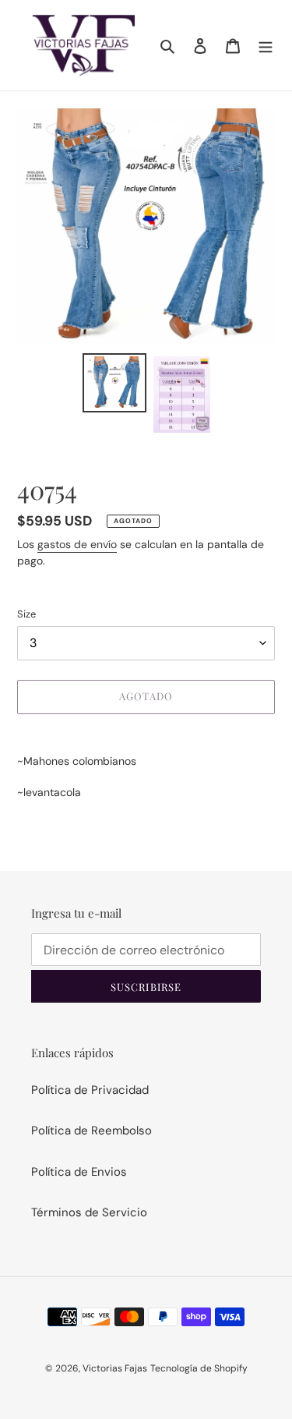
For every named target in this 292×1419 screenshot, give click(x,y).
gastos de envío (77, 544)
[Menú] (265, 45)
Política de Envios (79, 1172)
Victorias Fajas (115, 1368)
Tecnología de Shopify (199, 1368)
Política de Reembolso (91, 1130)
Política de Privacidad (90, 1090)
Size (26, 614)
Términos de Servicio (89, 1212)
